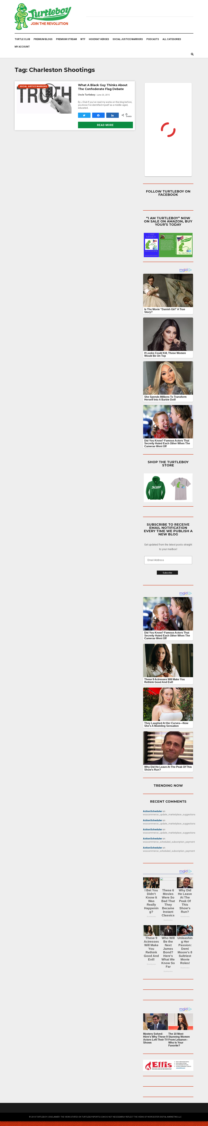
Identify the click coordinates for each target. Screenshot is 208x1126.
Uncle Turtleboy (86, 94)
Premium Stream (66, 39)
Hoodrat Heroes (99, 39)
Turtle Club (22, 39)
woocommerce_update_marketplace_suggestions (169, 814)
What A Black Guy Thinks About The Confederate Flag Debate (102, 87)
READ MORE (105, 125)
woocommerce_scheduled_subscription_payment (169, 842)
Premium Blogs (43, 39)
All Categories (171, 39)
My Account (22, 46)
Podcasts (152, 39)
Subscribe (167, 573)
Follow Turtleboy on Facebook (168, 193)
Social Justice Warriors (128, 39)
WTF (82, 39)
